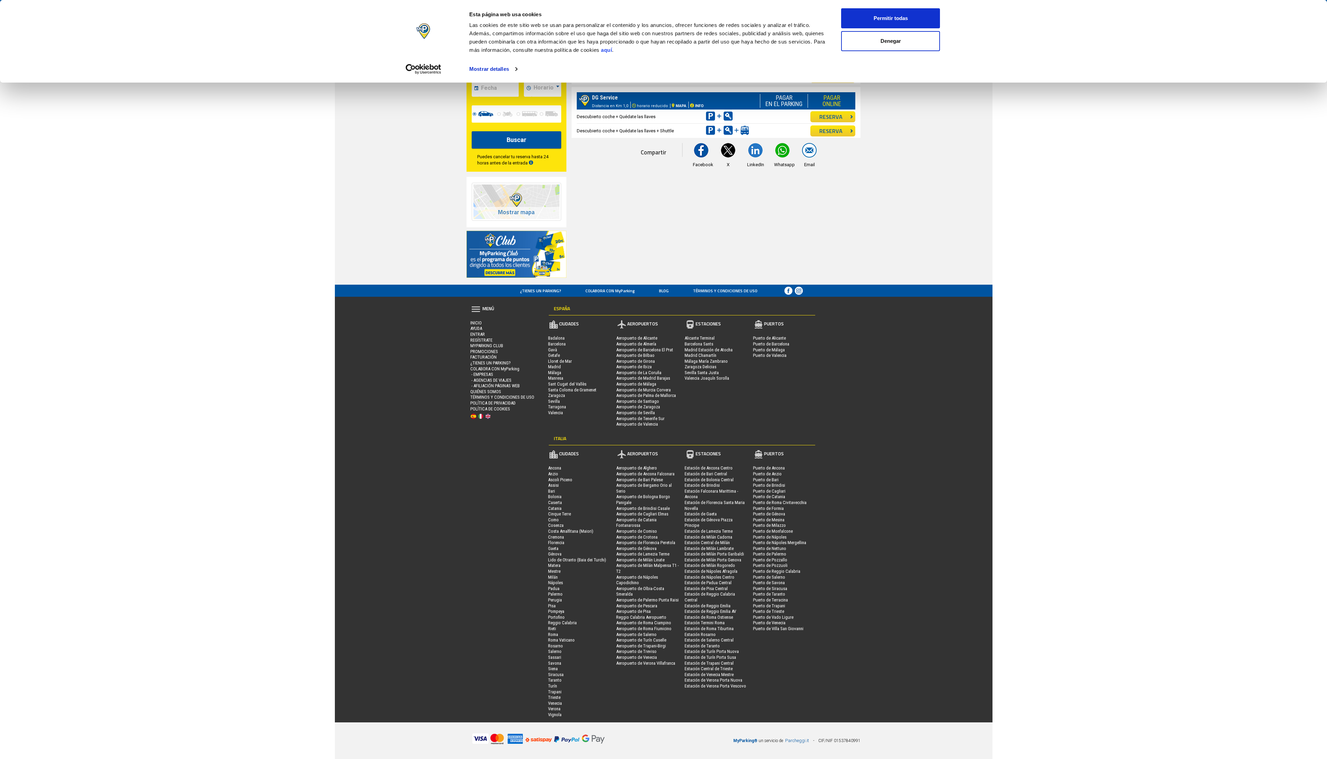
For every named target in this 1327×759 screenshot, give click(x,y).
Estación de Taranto (702, 645)
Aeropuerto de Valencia (637, 424)
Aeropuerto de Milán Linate (640, 559)
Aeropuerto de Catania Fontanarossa (636, 522)
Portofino (556, 617)
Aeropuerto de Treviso (636, 651)
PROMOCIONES (484, 351)
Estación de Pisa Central (706, 588)
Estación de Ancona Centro (709, 468)
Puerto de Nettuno (769, 548)
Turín (552, 686)
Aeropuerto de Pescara (636, 605)
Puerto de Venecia (769, 622)
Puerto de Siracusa (770, 588)
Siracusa (556, 674)
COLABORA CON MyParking (610, 290)
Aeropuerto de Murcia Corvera (643, 389)
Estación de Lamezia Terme (709, 531)
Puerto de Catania (769, 496)
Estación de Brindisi (702, 485)
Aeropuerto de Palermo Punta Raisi (647, 600)
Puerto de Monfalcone (773, 531)
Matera (554, 565)
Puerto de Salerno (769, 577)
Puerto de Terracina (770, 600)
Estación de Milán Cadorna (708, 537)
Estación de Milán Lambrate (709, 548)
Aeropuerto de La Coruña (638, 372)
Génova (555, 554)
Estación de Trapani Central (709, 663)
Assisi (553, 485)
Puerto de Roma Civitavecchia (780, 502)
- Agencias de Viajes (490, 380)
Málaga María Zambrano (706, 361)
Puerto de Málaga (769, 349)
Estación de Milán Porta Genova (713, 559)
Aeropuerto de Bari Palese (639, 479)
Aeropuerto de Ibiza (634, 366)
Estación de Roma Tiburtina (709, 628)
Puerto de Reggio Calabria (776, 571)
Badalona (556, 338)
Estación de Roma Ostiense (709, 617)
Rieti (552, 628)
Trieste (554, 697)
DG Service (605, 97)
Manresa (555, 378)
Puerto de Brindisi (769, 485)
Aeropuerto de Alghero (636, 468)
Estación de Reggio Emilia (708, 605)
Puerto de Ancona (769, 468)
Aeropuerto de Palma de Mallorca (646, 395)
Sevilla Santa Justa (702, 372)
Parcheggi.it (797, 740)
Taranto (555, 680)
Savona (554, 663)
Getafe (554, 355)
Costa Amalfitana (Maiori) (570, 531)
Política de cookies (490, 408)
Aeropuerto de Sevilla (635, 412)
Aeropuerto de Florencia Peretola (645, 542)
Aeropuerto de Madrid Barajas (643, 378)
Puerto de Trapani (769, 605)
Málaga (554, 372)
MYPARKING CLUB (486, 345)
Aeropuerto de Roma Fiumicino (643, 628)
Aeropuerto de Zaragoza (638, 406)
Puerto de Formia (768, 508)
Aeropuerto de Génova (636, 548)
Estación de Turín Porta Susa (710, 657)
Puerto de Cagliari (769, 491)
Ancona (554, 468)
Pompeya (556, 611)
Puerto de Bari (766, 479)
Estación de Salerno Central (709, 640)
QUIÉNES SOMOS (485, 391)
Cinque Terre (559, 513)
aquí (606, 50)
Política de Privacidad (493, 403)
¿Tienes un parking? (540, 290)
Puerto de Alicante (769, 338)
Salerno (555, 651)
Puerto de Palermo (769, 554)
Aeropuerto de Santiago (637, 401)
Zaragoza (556, 395)
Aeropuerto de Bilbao (635, 355)
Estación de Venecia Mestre (709, 674)
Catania (555, 508)
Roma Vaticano (561, 640)
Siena (553, 668)
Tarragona (557, 406)
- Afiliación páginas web (495, 385)
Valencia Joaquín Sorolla (707, 378)
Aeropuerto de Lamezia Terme (642, 554)
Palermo (555, 594)
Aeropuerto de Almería (636, 344)
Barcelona (557, 344)
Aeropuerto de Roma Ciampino (643, 622)
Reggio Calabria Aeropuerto (641, 617)
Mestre (554, 571)
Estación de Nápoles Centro (709, 577)
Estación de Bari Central (706, 473)
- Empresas (481, 374)
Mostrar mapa (516, 212)
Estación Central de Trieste (709, 668)
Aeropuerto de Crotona (637, 537)
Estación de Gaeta (701, 513)
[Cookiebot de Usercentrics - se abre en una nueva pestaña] (423, 69)
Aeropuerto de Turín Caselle (641, 640)
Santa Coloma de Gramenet (572, 389)
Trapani (555, 691)
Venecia (555, 703)
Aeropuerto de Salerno (636, 634)
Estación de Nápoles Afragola (711, 571)
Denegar (891, 41)
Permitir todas (891, 18)
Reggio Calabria (562, 622)
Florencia (556, 542)
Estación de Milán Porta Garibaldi (714, 554)
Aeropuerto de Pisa (633, 611)
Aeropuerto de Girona (635, 361)
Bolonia (555, 496)
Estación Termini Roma (705, 622)
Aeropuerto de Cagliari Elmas (642, 513)
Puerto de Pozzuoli (770, 565)
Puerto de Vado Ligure (773, 617)
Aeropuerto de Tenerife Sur (640, 418)
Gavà (552, 349)
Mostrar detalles (489, 69)
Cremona (556, 537)
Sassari (554, 657)
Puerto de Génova (769, 513)
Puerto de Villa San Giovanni (778, 628)
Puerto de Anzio (767, 473)
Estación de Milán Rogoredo (710, 565)
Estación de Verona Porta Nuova (713, 680)
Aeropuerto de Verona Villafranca (645, 663)
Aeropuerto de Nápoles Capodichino (637, 580)
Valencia (555, 412)
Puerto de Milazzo (769, 525)
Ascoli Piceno (560, 479)
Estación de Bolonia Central (709, 479)
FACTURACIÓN (483, 357)
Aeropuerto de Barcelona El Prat (644, 349)
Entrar (477, 334)
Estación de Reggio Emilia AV (710, 611)
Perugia (555, 600)
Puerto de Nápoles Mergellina (779, 542)
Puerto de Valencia (770, 355)
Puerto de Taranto (769, 594)
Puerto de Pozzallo (770, 559)
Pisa (552, 605)
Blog (664, 290)
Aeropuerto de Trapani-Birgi (641, 645)
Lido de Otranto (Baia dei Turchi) (577, 559)
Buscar (516, 139)
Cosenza (556, 525)
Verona (554, 708)
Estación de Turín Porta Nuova (712, 651)
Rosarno (555, 645)
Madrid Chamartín (700, 355)
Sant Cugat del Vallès (567, 384)
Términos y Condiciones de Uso (725, 290)
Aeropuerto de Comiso (636, 531)
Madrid (554, 366)
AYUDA (476, 328)
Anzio (553, 473)
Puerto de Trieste (768, 611)
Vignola (555, 714)
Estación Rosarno (700, 634)
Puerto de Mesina (768, 519)
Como (553, 519)
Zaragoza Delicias (700, 366)
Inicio (476, 322)
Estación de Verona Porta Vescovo (715, 686)
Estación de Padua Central (708, 582)
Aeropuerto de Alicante (636, 338)
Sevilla (554, 401)
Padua (553, 588)
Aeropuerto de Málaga (636, 384)
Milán (553, 577)
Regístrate (481, 340)
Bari (551, 491)
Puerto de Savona (769, 582)
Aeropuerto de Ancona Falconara (645, 473)
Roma (553, 634)
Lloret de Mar (560, 361)
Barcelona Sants (699, 344)
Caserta (555, 502)
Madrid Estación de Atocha (709, 349)
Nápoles (555, 582)
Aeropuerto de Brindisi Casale (643, 508)
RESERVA (831, 117)
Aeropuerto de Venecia (636, 657)
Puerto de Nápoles (770, 537)
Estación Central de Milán (707, 542)
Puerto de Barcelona (771, 344)
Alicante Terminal (700, 338)
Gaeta (553, 548)
